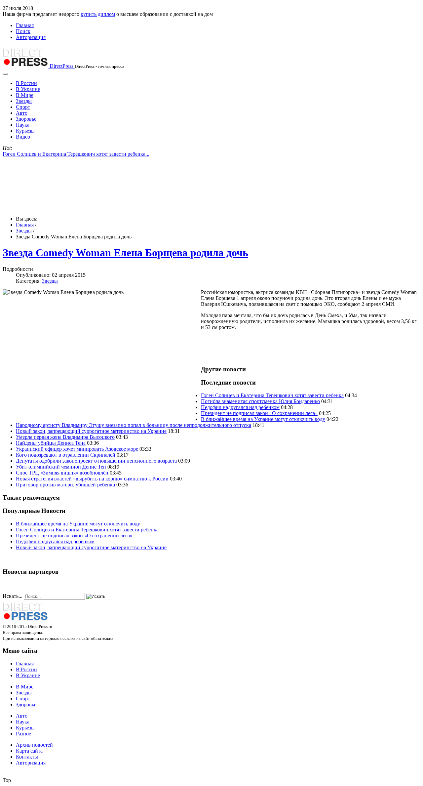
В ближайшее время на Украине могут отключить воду (263, 419)
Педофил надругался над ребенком (240, 407)
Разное (23, 733)
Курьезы (25, 131)
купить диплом (98, 14)
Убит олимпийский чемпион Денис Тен (61, 467)
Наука (22, 125)
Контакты (27, 757)
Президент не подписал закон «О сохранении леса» (259, 413)
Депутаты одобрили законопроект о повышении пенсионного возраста (96, 461)
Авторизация (31, 37)
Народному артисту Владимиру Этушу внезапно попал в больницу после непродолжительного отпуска (133, 425)
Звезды (24, 101)
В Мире (24, 95)
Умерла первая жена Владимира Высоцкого (65, 437)
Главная (25, 25)
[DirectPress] (25, 620)
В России (26, 83)
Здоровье (26, 119)
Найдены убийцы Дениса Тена (51, 443)
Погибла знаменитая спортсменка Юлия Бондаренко (260, 401)
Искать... (12, 596)
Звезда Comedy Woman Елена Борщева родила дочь (125, 253)
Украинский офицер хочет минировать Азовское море (77, 449)
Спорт (23, 107)
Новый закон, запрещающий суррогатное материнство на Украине (91, 431)
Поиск (23, 31)
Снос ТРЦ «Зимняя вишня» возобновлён (62, 473)
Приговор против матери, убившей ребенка (65, 484)
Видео (23, 137)
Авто (21, 113)
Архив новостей (34, 745)
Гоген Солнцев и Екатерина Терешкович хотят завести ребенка (272, 395)
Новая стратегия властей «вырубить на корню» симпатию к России (92, 478)
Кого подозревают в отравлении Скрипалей (65, 455)
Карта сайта (29, 751)
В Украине (28, 89)
